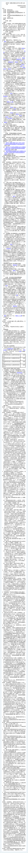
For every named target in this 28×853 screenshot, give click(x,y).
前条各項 (15, 265)
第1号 (14, 196)
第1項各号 (10, 118)
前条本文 (15, 306)
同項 (24, 350)
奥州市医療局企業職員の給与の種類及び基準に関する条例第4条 (15, 152)
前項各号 (5, 96)
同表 (20, 351)
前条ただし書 (18, 315)
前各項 (5, 122)
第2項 (9, 68)
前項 (5, 41)
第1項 (11, 107)
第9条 (14, 270)
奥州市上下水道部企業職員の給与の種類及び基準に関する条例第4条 (15, 148)
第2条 (23, 48)
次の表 (4, 350)
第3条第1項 (10, 348)
